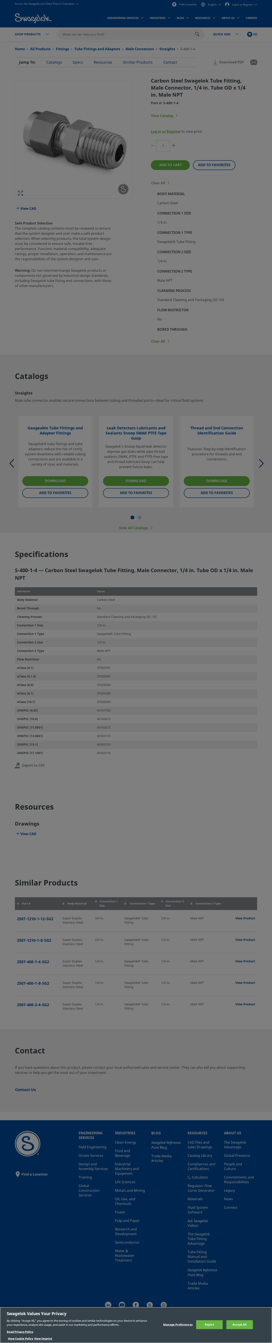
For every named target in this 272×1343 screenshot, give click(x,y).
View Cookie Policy (20, 1339)
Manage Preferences (177, 1325)
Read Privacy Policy (20, 1332)
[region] (136, 1325)
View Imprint (43, 1339)
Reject (209, 1325)
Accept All (239, 1325)
